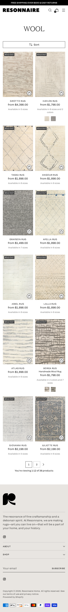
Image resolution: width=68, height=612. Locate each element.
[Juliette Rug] (50, 419)
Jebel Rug (18, 304)
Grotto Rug (18, 101)
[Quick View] (29, 93)
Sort (36, 44)
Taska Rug (18, 175)
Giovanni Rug (18, 445)
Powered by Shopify (13, 597)
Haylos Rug (50, 101)
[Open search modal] (50, 10)
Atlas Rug (17, 368)
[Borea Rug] (50, 341)
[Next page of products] (43, 464)
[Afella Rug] (50, 212)
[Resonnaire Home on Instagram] (5, 537)
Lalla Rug (50, 304)
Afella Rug (50, 239)
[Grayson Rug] (18, 212)
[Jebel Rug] (18, 277)
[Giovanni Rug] (18, 419)
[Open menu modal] (63, 10)
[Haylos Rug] (50, 74)
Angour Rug (50, 175)
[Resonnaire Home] (21, 10)
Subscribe (58, 568)
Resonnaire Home (31, 591)
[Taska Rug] (18, 148)
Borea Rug (50, 368)
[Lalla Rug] (50, 277)
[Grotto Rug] (18, 74)
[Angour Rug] (50, 148)
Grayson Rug (17, 239)
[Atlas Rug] (18, 341)
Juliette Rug (50, 445)
